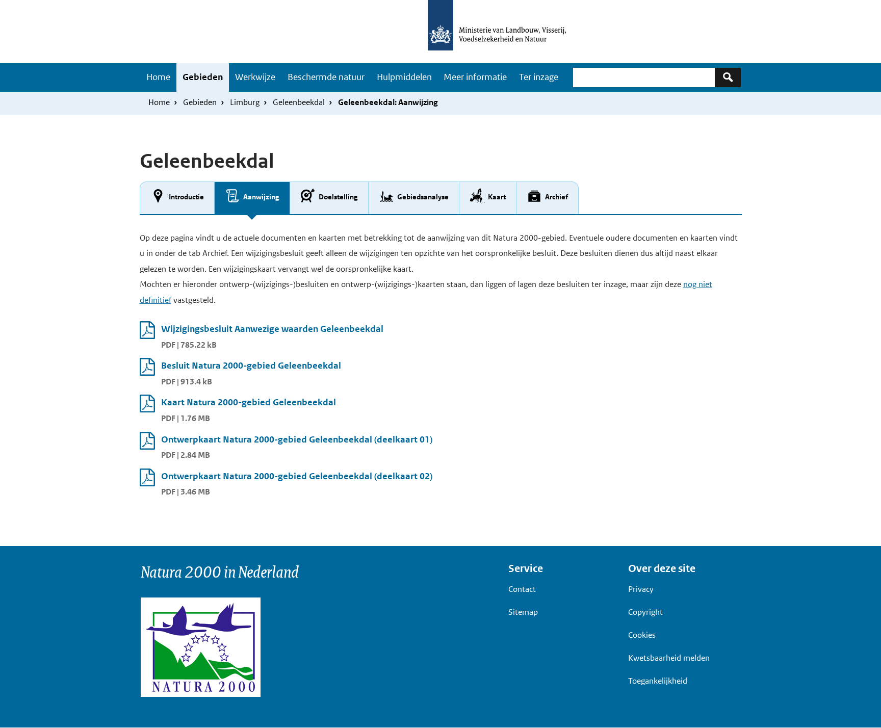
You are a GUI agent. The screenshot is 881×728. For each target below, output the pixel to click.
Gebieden (203, 77)
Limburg (245, 102)
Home (158, 77)
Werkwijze (255, 77)
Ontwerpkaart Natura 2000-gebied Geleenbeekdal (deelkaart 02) (296, 476)
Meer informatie (475, 77)
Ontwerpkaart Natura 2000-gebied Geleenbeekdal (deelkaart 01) (296, 439)
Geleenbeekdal (299, 102)
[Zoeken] (728, 77)
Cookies (642, 635)
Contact (522, 589)
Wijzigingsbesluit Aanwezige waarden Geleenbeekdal (272, 328)
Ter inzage (538, 77)
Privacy (641, 589)
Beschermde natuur (326, 77)
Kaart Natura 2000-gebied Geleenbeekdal (248, 402)
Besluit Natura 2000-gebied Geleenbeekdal (251, 365)
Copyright (645, 612)
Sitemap (523, 612)
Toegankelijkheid (657, 680)
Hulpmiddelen (404, 77)
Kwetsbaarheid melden (669, 658)
